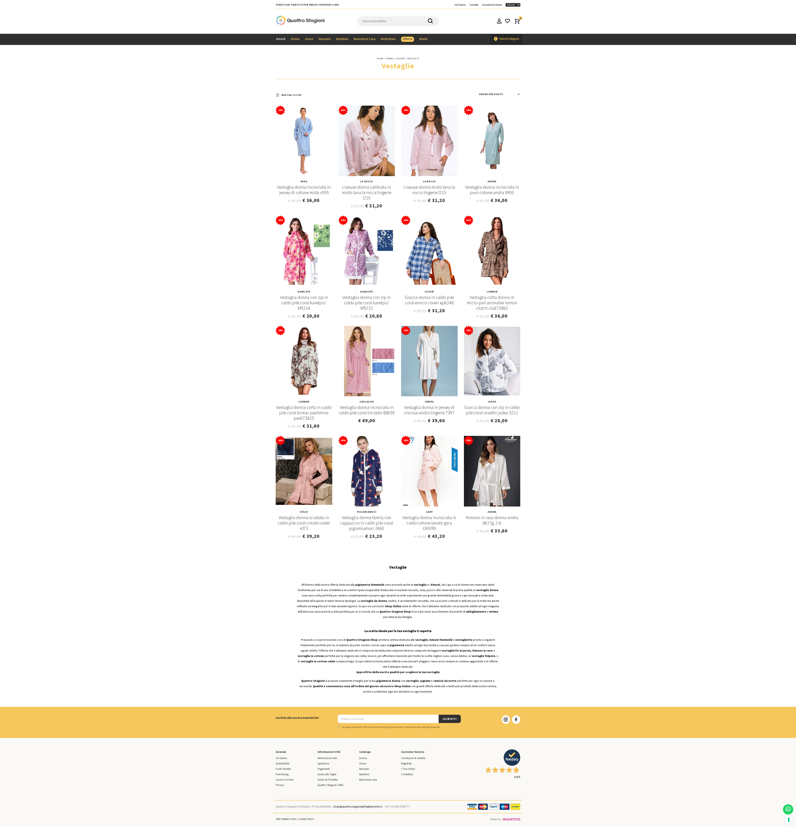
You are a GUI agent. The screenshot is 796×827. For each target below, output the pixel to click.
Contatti (474, 5)
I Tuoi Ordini (408, 769)
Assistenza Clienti (492, 5)
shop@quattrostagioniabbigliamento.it (357, 807)
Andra (492, 181)
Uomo (362, 763)
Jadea (492, 402)
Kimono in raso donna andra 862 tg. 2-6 (492, 520)
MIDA (304, 181)
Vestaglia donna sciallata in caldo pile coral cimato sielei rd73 (304, 523)
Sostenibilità (282, 763)
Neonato (364, 769)
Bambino (364, 774)
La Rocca (366, 181)
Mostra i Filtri (292, 95)
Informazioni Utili (327, 758)
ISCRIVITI (449, 719)
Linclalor (367, 402)
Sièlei (304, 512)
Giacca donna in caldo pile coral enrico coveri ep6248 (429, 300)
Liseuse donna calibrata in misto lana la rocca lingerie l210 (366, 192)
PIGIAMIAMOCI (366, 512)
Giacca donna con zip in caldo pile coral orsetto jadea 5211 (492, 410)
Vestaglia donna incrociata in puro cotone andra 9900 (492, 190)
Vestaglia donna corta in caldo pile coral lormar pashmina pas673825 (304, 413)
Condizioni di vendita (413, 758)
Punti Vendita (283, 769)
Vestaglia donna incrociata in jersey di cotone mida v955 (304, 190)
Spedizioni (323, 763)
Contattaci (407, 774)
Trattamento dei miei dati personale (422, 727)
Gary (429, 512)
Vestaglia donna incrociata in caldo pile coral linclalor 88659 (367, 410)
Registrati (406, 763)
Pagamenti (324, 769)
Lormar (492, 292)
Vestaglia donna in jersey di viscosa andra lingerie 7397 (429, 410)
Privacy (280, 785)
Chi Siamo (460, 5)
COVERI (429, 292)
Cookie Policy (306, 819)
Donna (363, 758)
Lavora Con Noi (285, 780)
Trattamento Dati (286, 819)
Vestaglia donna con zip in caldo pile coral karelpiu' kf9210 (366, 303)
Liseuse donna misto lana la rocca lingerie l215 (429, 190)
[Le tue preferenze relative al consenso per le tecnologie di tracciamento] (789, 820)
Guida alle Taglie (327, 774)
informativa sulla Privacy (374, 727)
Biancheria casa (368, 780)
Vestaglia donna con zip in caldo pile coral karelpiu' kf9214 (304, 303)
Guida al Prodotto (328, 780)
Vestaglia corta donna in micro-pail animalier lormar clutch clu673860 (492, 303)
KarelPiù (304, 292)
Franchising (282, 774)
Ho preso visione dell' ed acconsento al (390, 727)
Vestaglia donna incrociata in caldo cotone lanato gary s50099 (429, 523)
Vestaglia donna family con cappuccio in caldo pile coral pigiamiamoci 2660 (366, 523)
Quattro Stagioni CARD (330, 785)
